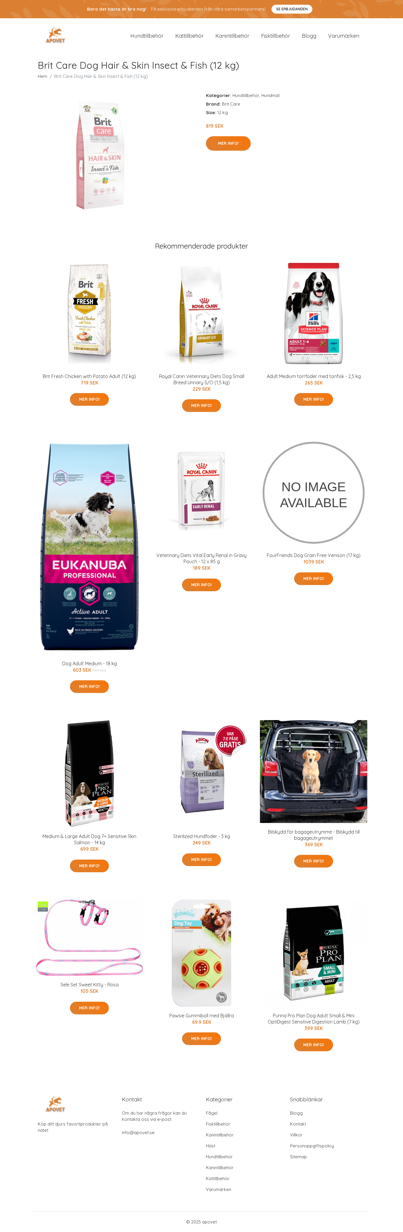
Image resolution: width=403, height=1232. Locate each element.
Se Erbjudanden (292, 9)
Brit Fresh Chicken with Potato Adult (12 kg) (89, 376)
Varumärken (343, 35)
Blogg (309, 35)
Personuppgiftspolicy (312, 1146)
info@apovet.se (138, 1132)
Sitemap (298, 1156)
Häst (210, 1146)
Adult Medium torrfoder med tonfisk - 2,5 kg (314, 376)
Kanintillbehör (232, 35)
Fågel (211, 1113)
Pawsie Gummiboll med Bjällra (201, 1016)
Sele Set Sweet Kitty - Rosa (89, 985)
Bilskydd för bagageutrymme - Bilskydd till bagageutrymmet (314, 835)
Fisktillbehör (275, 35)
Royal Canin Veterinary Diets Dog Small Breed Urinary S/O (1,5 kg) (201, 379)
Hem (42, 76)
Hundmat (270, 95)
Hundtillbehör (146, 35)
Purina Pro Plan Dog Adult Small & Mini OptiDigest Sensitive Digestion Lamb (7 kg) (314, 1019)
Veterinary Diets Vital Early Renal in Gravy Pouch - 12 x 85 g (201, 558)
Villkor (296, 1135)
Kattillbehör (189, 35)
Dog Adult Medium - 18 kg (89, 663)
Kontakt (298, 1124)
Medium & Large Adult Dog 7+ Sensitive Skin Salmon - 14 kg (89, 839)
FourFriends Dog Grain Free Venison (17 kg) (314, 555)
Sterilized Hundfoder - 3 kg (201, 836)
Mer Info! (228, 143)
